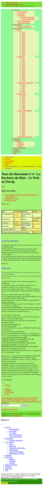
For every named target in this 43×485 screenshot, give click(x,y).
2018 (23, 40)
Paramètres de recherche (9, 409)
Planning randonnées (24, 26)
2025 (23, 53)
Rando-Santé (22, 94)
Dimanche (21, 56)
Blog (15, 153)
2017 (23, 38)
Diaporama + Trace (12, 198)
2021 (23, 45)
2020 (23, 43)
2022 (23, 47)
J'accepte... (4, 483)
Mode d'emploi (22, 12)
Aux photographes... (24, 21)
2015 (23, 34)
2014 (23, 32)
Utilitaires (16, 150)
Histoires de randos (28, 17)
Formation (21, 144)
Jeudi (19, 30)
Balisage (20, 142)
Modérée (8, 390)
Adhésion (16, 139)
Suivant (8, 385)
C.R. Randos (17, 28)
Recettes (20, 146)
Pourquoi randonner (28, 19)
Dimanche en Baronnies (25, 82)
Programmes (17, 25)
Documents (17, 140)
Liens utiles (21, 13)
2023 (23, 49)
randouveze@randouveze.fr (14, 4)
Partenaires (17, 152)
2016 (23, 36)
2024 (23, 51)
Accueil (15, 10)
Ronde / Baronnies (19, 148)
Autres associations (24, 23)
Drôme (8, 389)
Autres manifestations (25, 111)
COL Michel (10, 392)
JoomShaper (17, 416)
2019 (23, 41)
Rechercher (5, 403)
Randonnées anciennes (25, 137)
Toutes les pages (11, 200)
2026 (23, 54)
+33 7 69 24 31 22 (11, 2)
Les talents (21, 15)
